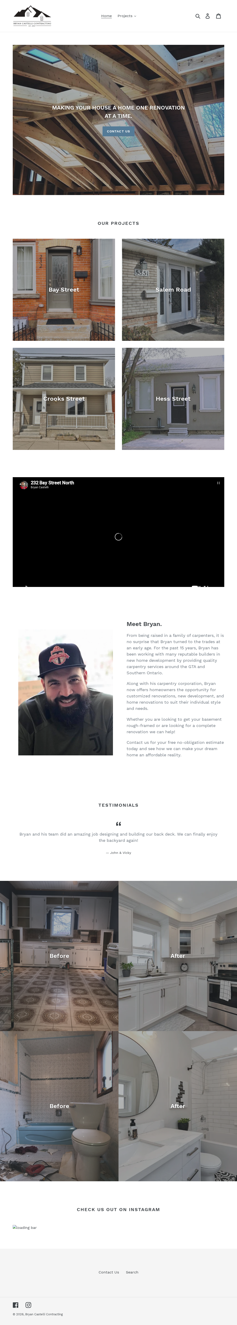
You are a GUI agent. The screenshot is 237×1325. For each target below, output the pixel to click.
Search (132, 1272)
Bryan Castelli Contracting (44, 1314)
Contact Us (118, 131)
